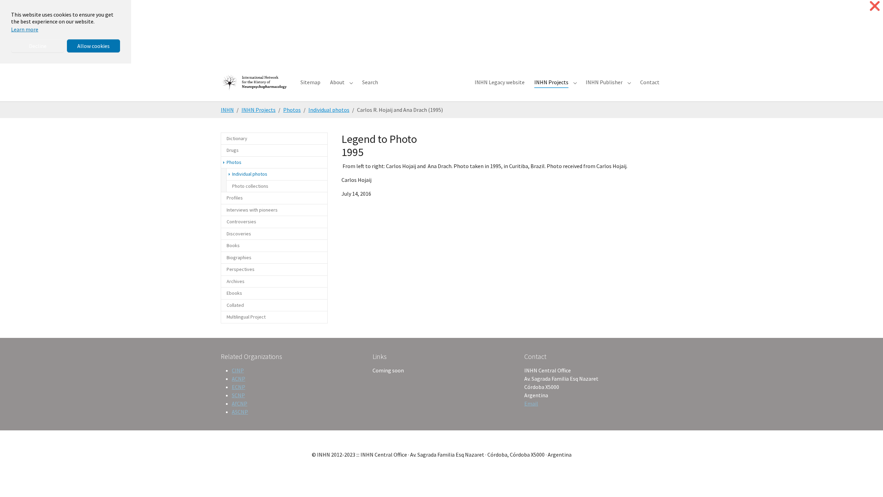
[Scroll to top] (868, 482)
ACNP (238, 378)
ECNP (238, 386)
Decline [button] (38, 45)
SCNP (238, 395)
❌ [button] (874, 6)
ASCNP (240, 411)
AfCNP (239, 403)
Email (531, 403)
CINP (238, 370)
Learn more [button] (24, 29)
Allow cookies (93, 45)
